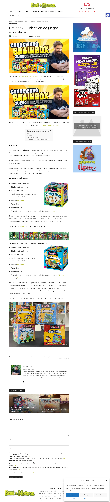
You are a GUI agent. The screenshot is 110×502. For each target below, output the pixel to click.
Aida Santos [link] (13, 411)
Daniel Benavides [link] (17, 36)
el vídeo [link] (22, 226)
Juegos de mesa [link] (18, 21)
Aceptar (72, 495)
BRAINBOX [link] (30, 135)
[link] (108, 15)
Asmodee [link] (20, 200)
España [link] (13, 278)
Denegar (86, 495)
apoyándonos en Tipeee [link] (51, 125)
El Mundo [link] (61, 275)
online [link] (55, 211)
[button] (106, 480)
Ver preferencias (101, 495)
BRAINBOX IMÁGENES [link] (34, 137)
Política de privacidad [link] (89, 498)
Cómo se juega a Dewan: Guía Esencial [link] (54, 409)
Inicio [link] (10, 21)
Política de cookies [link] (77, 498)
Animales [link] (20, 278)
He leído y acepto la (23, 473)
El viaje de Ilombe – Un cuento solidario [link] (20, 357)
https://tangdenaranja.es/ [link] (28, 369)
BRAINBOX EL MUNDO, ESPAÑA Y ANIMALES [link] (39, 139)
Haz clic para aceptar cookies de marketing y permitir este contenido (39, 55)
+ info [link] (28, 456)
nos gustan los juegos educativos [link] (30, 76)
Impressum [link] (99, 498)
